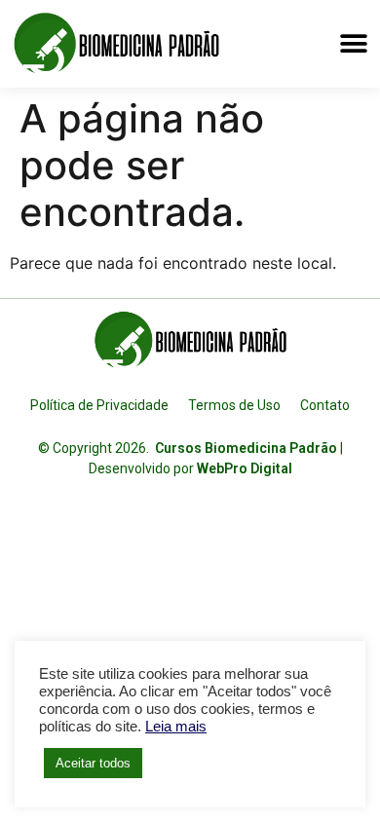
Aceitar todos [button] (93, 763)
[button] (353, 43)
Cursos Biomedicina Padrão (246, 448)
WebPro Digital (244, 468)
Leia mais (176, 726)
